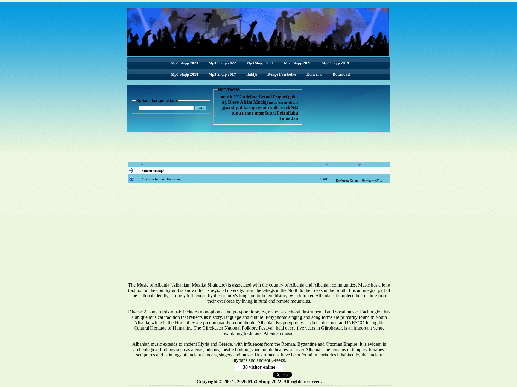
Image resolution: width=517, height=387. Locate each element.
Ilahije (251, 74)
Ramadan (288, 118)
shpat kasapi (244, 107)
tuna (236, 112)
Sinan (282, 102)
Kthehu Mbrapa (153, 171)
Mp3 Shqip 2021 (260, 63)
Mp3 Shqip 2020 (297, 63)
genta (263, 107)
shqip (259, 113)
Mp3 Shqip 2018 (184, 74)
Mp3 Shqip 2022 (222, 63)
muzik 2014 (289, 108)
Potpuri (280, 97)
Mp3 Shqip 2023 (184, 63)
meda (273, 102)
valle (275, 107)
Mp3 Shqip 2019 (335, 63)
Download (341, 74)
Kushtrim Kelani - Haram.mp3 (162, 179)
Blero (233, 102)
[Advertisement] (259, 147)
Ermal (266, 96)
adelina (250, 96)
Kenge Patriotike (281, 74)
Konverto (314, 74)
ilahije (247, 113)
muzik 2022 (231, 97)
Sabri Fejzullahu (281, 112)
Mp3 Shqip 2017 (222, 74)
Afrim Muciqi (254, 102)
